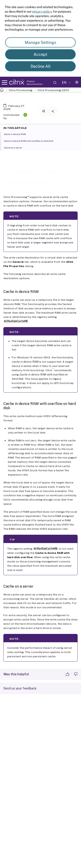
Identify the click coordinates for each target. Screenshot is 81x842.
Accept (40, 54)
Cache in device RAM (15, 134)
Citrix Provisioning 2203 (53, 90)
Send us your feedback (20, 688)
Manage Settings (40, 42)
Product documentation (35, 82)
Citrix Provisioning (20, 90)
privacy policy (42, 11)
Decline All (40, 66)
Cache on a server (13, 147)
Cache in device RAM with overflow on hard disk (28, 140)
